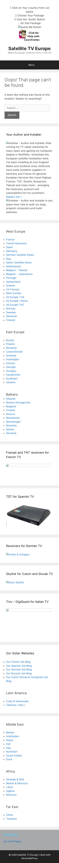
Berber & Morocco (17, 783)
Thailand (11, 818)
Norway (10, 308)
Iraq (8, 747)
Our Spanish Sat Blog (19, 665)
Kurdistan (12, 378)
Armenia (11, 355)
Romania (11, 347)
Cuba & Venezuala (17, 701)
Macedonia (13, 417)
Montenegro (13, 421)
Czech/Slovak (14, 351)
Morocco (11, 794)
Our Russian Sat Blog (19, 673)
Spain (9, 247)
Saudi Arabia (14, 755)
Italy (8, 258)
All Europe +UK (15, 297)
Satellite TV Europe (29, 48)
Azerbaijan (12, 359)
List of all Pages (12, 841)
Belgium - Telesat (16, 270)
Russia (10, 340)
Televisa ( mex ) (15, 704)
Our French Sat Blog (18, 661)
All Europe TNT (15, 304)
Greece (10, 285)
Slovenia (11, 433)
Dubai (9, 740)
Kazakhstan (13, 374)
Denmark (11, 316)
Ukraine (10, 382)
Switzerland (13, 281)
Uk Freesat (12, 289)
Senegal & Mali (15, 779)
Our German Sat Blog (19, 669)
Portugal (11, 277)
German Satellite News (20, 254)
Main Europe (13, 293)
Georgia (11, 367)
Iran (8, 743)
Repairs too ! (13, 196)
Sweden (11, 312)
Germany (11, 251)
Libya (9, 787)
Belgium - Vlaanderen (19, 274)
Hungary (11, 370)
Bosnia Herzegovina (18, 402)
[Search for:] (27, 107)
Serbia (10, 429)
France (10, 239)
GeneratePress (29, 858)
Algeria (10, 790)
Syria (9, 759)
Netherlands (13, 266)
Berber (10, 732)
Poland (10, 344)
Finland (10, 320)
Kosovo (10, 414)
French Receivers (16, 243)
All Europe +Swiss (17, 300)
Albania (10, 398)
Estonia (10, 363)
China (9, 814)
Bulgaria (11, 406)
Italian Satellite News (19, 262)
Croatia (10, 410)
